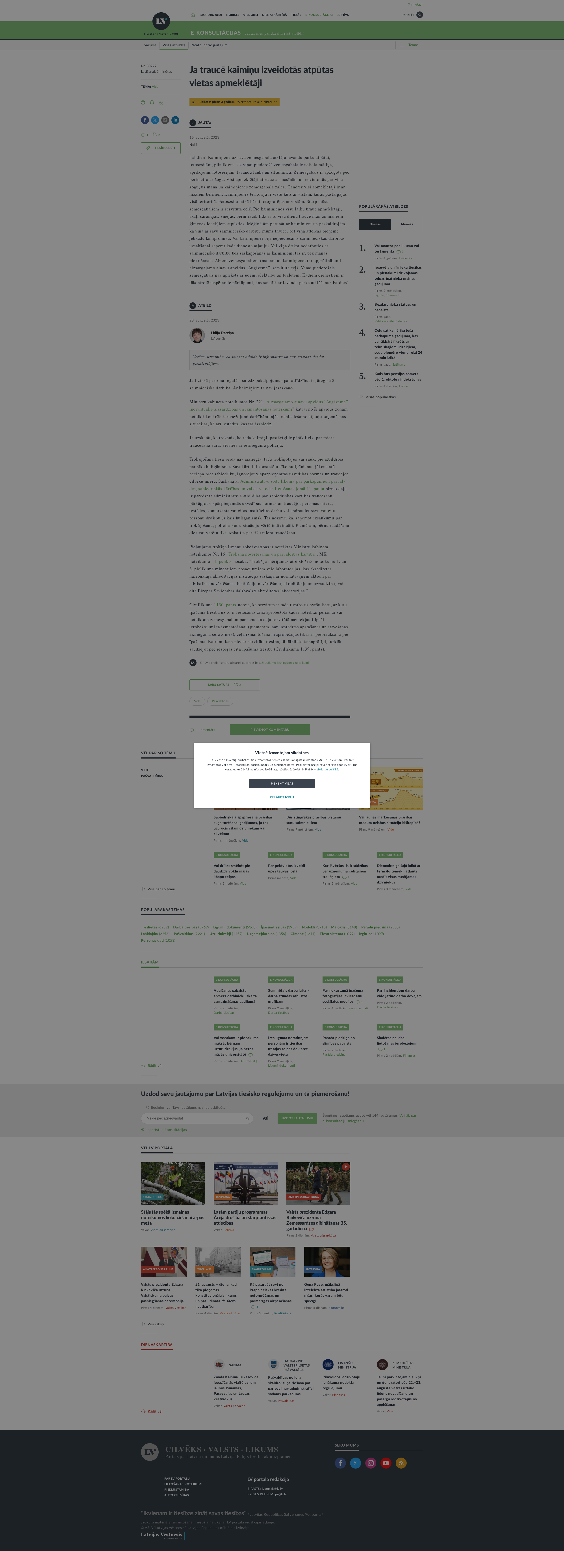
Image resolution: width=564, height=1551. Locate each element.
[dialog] (282, 775)
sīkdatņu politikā (327, 769)
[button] (282, 798)
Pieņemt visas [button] (282, 783)
